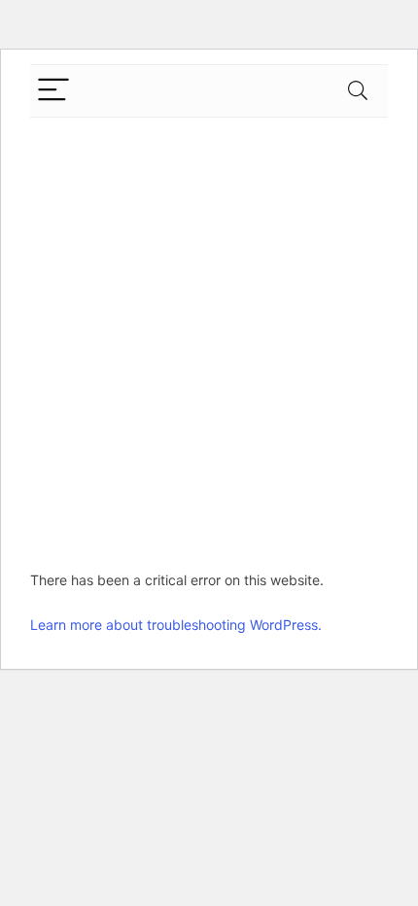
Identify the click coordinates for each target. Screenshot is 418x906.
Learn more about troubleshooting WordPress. (176, 624)
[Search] (357, 91)
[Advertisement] (209, 336)
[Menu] (53, 91)
